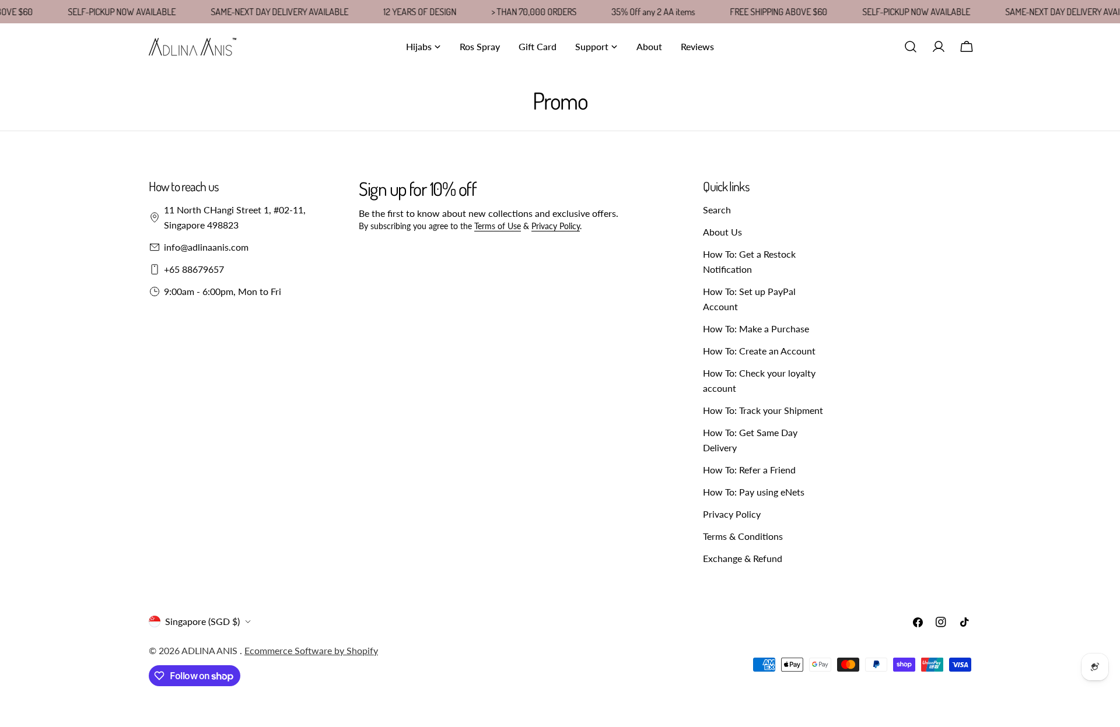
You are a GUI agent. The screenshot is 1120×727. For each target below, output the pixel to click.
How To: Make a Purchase (756, 328)
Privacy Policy (555, 226)
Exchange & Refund (742, 558)
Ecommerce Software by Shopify (311, 650)
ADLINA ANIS (210, 650)
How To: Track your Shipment (763, 410)
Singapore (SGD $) (202, 621)
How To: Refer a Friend (749, 469)
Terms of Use (497, 226)
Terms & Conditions (743, 536)
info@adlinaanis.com (206, 246)
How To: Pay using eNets (753, 491)
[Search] (910, 46)
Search (717, 209)
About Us (722, 231)
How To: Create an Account (759, 350)
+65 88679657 (194, 269)
